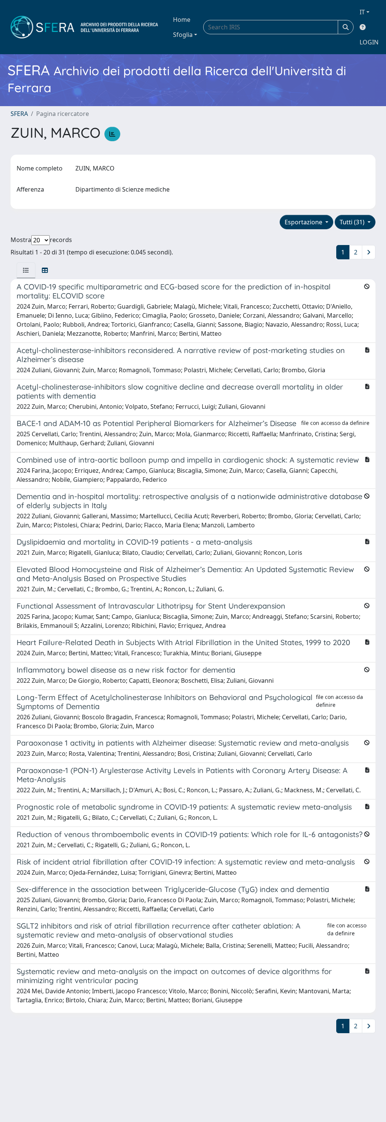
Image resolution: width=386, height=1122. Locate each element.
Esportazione (304, 222)
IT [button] (362, 12)
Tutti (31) (353, 222)
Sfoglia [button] (183, 34)
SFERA (19, 114)
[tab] (26, 270)
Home (181, 19)
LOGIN (369, 42)
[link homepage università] (84, 27)
